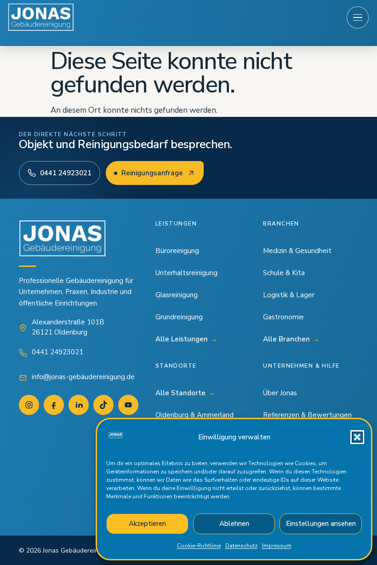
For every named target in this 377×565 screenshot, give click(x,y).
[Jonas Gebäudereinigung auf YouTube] (128, 405)
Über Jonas (280, 393)
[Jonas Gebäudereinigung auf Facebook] (54, 405)
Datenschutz (241, 545)
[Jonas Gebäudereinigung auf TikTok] (103, 405)
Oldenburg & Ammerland (194, 415)
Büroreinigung (177, 250)
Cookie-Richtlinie (199, 545)
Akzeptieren (147, 523)
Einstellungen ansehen (321, 523)
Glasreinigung (176, 295)
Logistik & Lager (288, 295)
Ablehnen (234, 523)
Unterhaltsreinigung (186, 272)
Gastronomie (283, 317)
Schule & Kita (284, 272)
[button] (357, 437)
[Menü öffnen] (358, 17)
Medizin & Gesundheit (297, 250)
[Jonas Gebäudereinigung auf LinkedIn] (79, 405)
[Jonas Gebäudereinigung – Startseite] (40, 17)
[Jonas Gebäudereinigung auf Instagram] (29, 405)
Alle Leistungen (186, 339)
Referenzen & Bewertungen (307, 415)
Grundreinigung (179, 317)
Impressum (276, 545)
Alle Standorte (185, 393)
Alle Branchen (291, 339)
